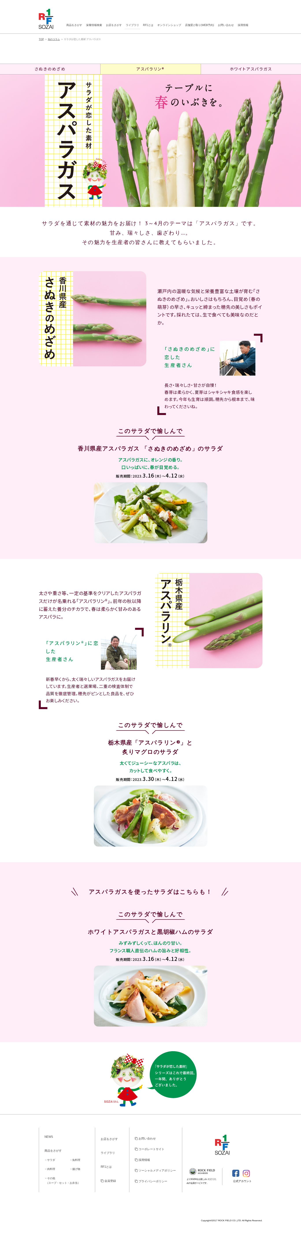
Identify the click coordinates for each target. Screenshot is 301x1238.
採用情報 (243, 25)
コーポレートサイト (151, 1149)
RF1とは (148, 25)
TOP (41, 39)
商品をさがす (74, 25)
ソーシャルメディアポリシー (157, 1170)
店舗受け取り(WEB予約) (199, 25)
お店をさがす (114, 25)
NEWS (49, 1136)
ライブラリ (132, 25)
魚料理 (76, 1160)
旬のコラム (54, 39)
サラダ (51, 1160)
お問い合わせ (226, 25)
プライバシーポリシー (152, 1181)
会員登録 (110, 1180)
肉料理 (51, 1169)
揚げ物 (76, 1169)
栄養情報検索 (94, 25)
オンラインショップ (169, 25)
